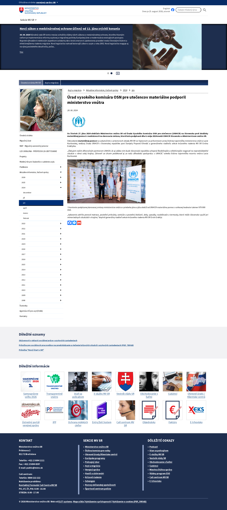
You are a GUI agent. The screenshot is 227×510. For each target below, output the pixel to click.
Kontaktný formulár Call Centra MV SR (38, 485)
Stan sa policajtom (158, 450)
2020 (23, 239)
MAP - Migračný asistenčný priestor (34, 146)
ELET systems (65, 501)
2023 (23, 223)
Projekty (23, 156)
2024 (23, 187)
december (27, 192)
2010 (23, 290)
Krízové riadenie (93, 477)
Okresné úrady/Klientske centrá (101, 454)
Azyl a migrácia (51, 82)
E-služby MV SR (156, 454)
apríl (25, 208)
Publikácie (24, 167)
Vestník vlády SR (157, 458)
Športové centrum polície (98, 488)
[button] (29, 19)
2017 (23, 254)
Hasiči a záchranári (94, 473)
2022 (23, 228)
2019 (23, 244)
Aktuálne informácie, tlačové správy (34, 172)
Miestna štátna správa (160, 469)
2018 (23, 249)
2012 (23, 280)
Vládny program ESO (159, 473)
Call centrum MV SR (159, 477)
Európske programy (95, 458)
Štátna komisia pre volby (97, 450)
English (166, 8)
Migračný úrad (25, 140)
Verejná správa (92, 469)
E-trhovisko (155, 481)
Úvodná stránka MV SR (31, 82)
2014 (23, 269)
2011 (23, 285)
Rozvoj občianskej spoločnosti (100, 484)
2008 (23, 300)
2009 (23, 295)
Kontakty (23, 316)
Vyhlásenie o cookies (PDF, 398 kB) (129, 501)
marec (25, 213)
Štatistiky (23, 305)
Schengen (90, 481)
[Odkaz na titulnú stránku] (33, 9)
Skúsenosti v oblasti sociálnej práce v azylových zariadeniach (48, 340)
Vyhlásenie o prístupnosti (98, 501)
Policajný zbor (92, 462)
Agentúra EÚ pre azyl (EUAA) (31, 311)
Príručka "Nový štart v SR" (31, 350)
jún (24, 203)
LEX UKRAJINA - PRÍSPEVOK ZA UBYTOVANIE (38, 151)
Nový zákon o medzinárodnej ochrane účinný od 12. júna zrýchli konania (70, 29)
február (26, 218)
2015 (23, 264)
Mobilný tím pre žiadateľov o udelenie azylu (37, 161)
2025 (23, 182)
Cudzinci (153, 465)
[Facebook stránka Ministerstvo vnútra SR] (172, 10)
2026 (23, 177)
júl (24, 198)
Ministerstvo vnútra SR (97, 446)
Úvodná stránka (26, 135)
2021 (23, 234)
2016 (23, 259)
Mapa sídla (78, 501)
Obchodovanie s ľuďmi (160, 462)
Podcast (153, 446)
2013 (23, 275)
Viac (21, 52)
